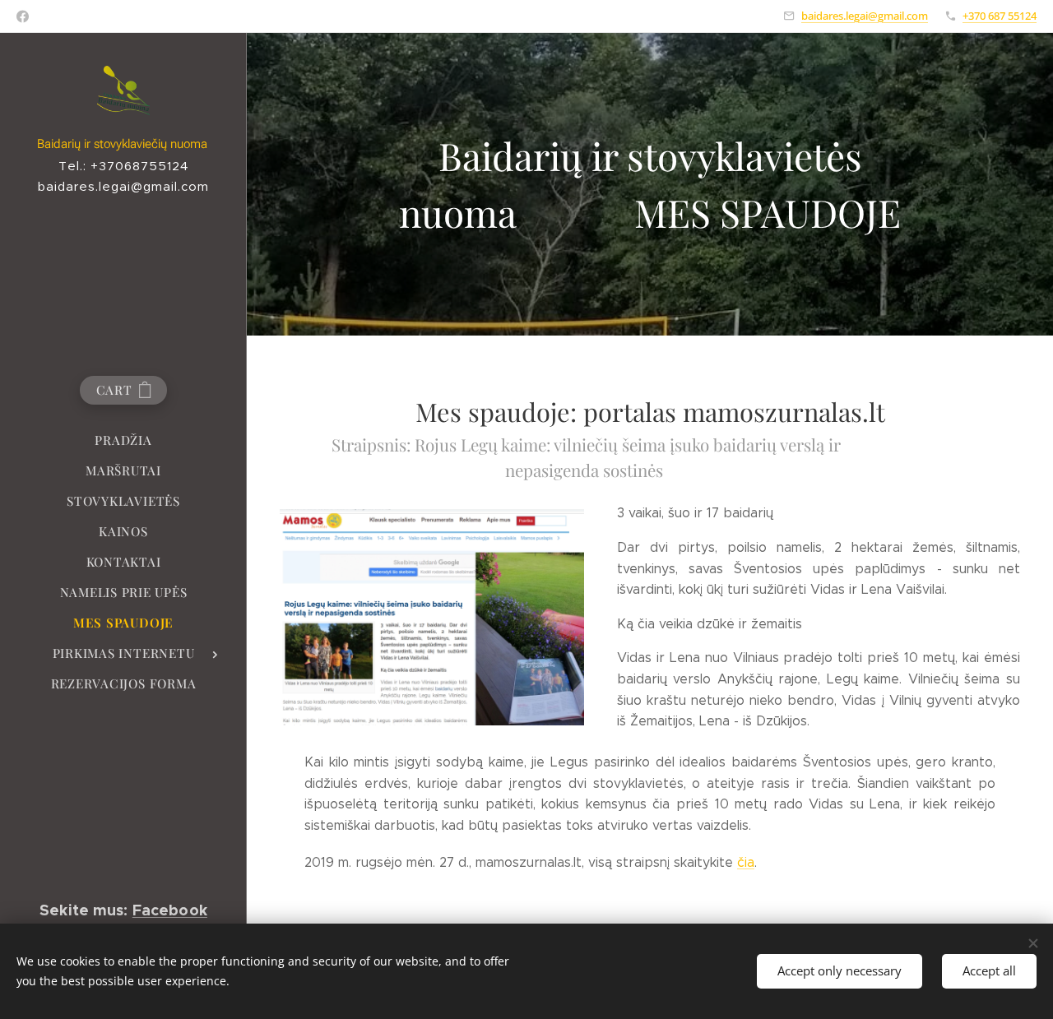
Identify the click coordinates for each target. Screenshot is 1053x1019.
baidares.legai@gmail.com (864, 15)
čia (745, 862)
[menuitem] (123, 440)
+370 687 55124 (1000, 15)
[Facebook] (22, 16)
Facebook (169, 910)
